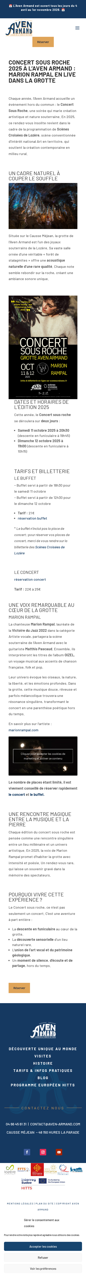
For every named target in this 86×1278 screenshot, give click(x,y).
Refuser (43, 1257)
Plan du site (45, 1203)
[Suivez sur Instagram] (43, 1152)
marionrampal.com (23, 730)
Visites (43, 1056)
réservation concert (30, 579)
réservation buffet (32, 518)
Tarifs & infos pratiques (43, 1070)
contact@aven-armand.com (55, 1124)
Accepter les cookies (43, 1246)
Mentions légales (20, 1203)
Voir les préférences (43, 1268)
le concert (17, 794)
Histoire (43, 1063)
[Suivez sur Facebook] (27, 1152)
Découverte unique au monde (43, 1049)
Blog (43, 1078)
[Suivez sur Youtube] (59, 1152)
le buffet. (37, 794)
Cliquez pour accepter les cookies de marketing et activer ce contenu (43, 756)
